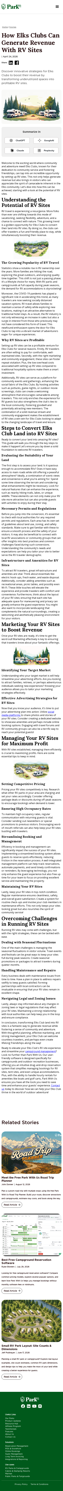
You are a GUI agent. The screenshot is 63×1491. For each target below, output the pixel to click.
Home (5, 27)
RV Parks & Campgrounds (17, 1468)
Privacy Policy (21, 1484)
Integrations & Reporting (16, 1459)
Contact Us (10, 1437)
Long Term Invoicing (14, 1457)
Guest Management (14, 1454)
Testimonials (10, 1429)
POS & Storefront (13, 1449)
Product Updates (13, 1421)
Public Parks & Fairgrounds (17, 1476)
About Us (9, 1434)
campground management (40, 1051)
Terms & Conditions (39, 1484)
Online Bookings (12, 1451)
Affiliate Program (13, 1426)
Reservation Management (16, 1446)
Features (9, 1432)
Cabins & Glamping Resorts (17, 1471)
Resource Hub (11, 1424)
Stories (12, 27)
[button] (57, 6)
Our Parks (9, 1418)
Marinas (8, 1474)
